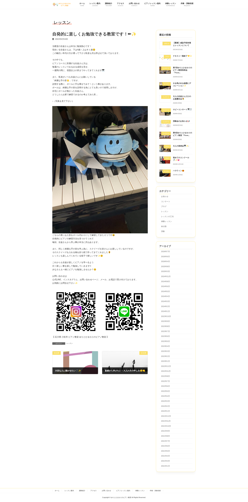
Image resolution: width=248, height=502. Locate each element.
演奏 (163, 231)
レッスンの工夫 (167, 216)
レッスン (70, 343)
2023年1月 (165, 361)
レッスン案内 (69, 491)
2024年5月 (165, 291)
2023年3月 (165, 351)
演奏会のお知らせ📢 (181, 121)
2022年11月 (166, 371)
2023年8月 (165, 326)
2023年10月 (166, 316)
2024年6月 (165, 286)
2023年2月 (165, 356)
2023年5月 (165, 341)
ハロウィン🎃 (178, 171)
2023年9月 (165, 321)
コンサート (165, 201)
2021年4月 (165, 456)
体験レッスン (166, 221)
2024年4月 (165, 296)
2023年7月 (165, 331)
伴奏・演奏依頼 (155, 491)
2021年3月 (165, 461)
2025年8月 (165, 266)
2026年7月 (165, 251)
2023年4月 (165, 346)
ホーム (57, 491)
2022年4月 (165, 396)
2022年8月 (165, 376)
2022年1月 (165, 411)
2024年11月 (166, 276)
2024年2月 (165, 306)
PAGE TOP (240, 484)
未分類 (163, 226)
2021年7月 (165, 441)
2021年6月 (165, 446)
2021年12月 (166, 416)
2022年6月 (165, 386)
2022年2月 (165, 406)
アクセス (93, 491)
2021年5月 (165, 451)
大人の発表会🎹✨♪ (181, 146)
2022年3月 (165, 401)
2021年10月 (166, 426)
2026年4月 (165, 261)
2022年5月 (165, 391)
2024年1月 (165, 311)
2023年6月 (165, 336)
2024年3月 (165, 301)
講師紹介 (82, 491)
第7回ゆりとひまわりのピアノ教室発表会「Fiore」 (182, 70)
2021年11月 (166, 421)
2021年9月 (165, 431)
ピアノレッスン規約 (123, 491)
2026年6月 (165, 256)
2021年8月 (165, 436)
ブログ (163, 206)
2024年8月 (165, 281)
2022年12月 (166, 366)
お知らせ (164, 196)
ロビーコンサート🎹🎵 (182, 109)
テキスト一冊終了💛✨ (182, 56)
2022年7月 (165, 381)
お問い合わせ (106, 491)
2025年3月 (165, 271)
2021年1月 (165, 466)
